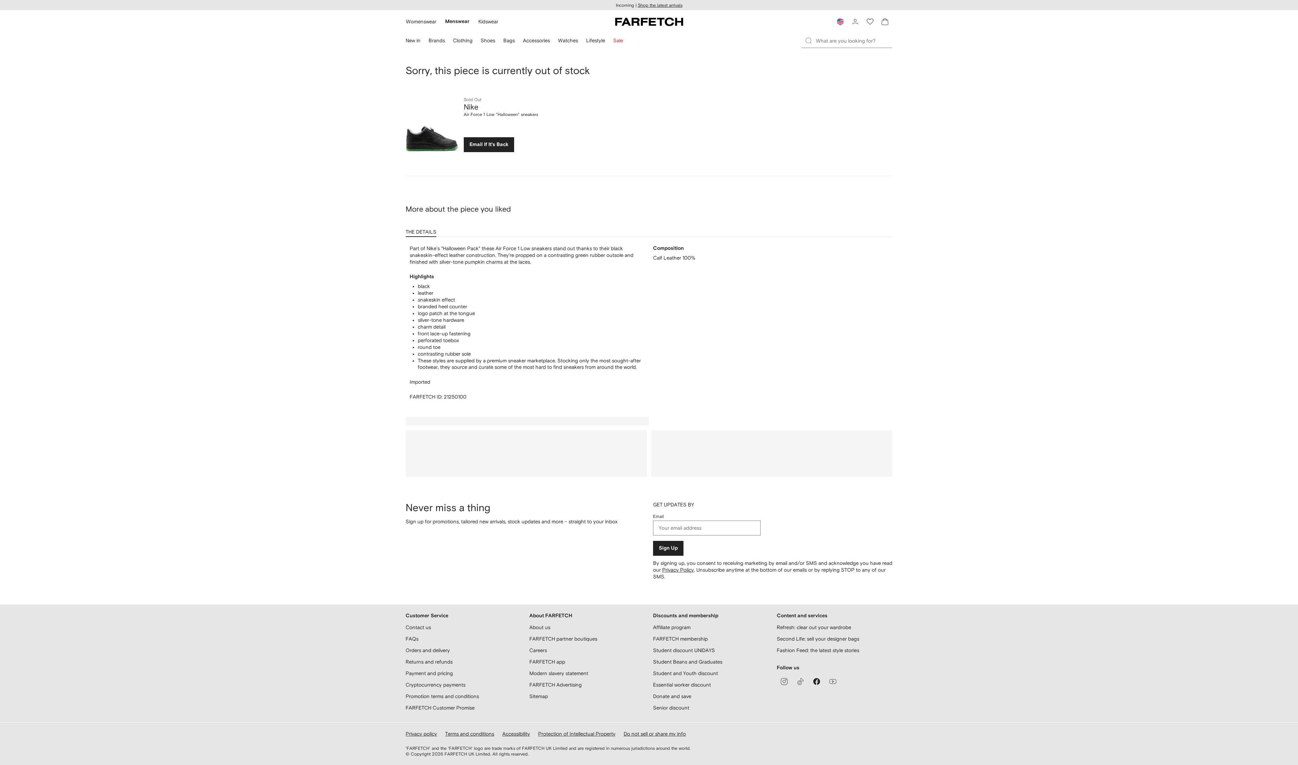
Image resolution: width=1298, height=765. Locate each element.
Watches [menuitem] (568, 40)
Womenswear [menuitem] (421, 21)
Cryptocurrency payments (435, 684)
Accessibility (516, 733)
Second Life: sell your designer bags (818, 638)
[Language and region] (840, 21)
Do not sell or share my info (655, 733)
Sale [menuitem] (618, 40)
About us (539, 627)
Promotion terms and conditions (442, 696)
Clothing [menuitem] (463, 40)
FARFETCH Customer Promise (440, 707)
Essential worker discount (682, 684)
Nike (471, 107)
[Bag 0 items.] (885, 21)
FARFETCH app (547, 661)
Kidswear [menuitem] (488, 21)
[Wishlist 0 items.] (870, 21)
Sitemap (538, 696)
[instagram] (784, 681)
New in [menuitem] (413, 40)
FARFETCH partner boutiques (563, 638)
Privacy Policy (678, 569)
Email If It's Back (489, 144)
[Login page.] (855, 21)
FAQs (412, 638)
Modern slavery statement (558, 673)
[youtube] (832, 681)
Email (658, 516)
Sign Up (668, 548)
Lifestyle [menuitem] (595, 40)
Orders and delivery (428, 650)
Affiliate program (672, 627)
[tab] (422, 229)
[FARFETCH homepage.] (649, 21)
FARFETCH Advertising (555, 684)
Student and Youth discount (685, 673)
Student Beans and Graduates (687, 661)
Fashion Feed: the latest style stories (818, 650)
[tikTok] (800, 681)
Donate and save (672, 696)
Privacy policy (421, 733)
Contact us (418, 627)
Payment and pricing (429, 673)
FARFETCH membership (680, 638)
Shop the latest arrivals (660, 5)
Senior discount (671, 707)
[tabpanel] (649, 323)
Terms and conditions (469, 733)
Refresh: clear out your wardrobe (814, 627)
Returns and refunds (429, 661)
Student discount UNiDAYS (684, 650)
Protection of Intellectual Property (577, 733)
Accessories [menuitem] (536, 40)
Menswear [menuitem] (457, 21)
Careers (538, 650)
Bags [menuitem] (509, 40)
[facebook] (816, 681)
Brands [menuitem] (437, 40)
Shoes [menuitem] (488, 40)
